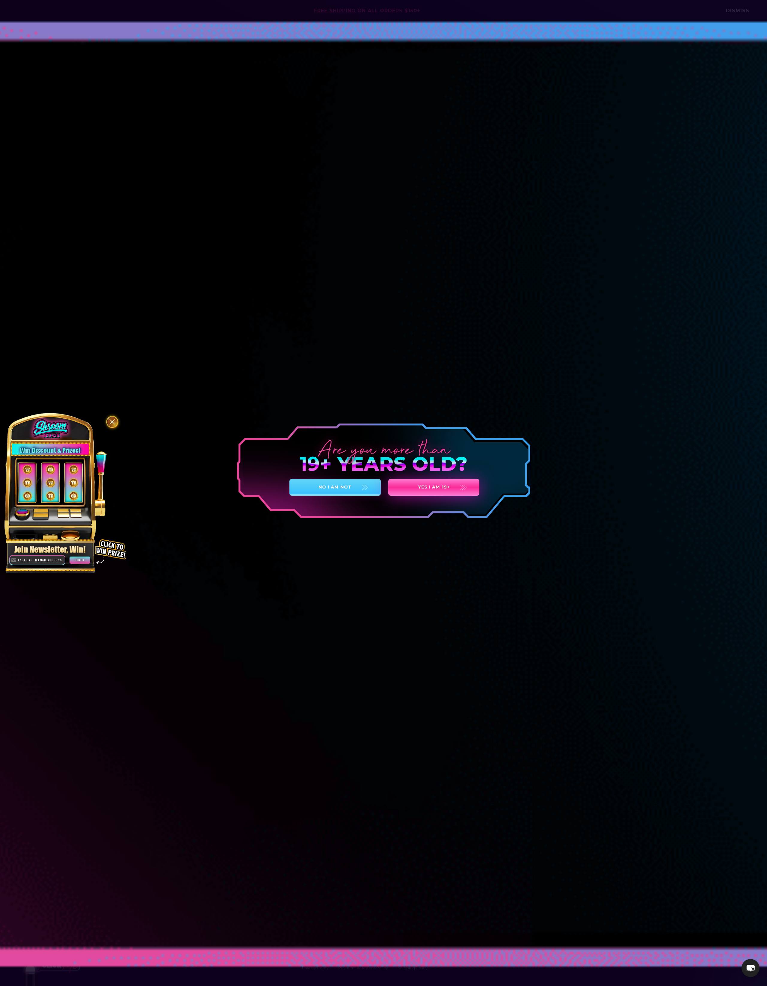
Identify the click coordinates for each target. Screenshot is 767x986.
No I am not (335, 487)
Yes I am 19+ (434, 487)
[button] (751, 968)
